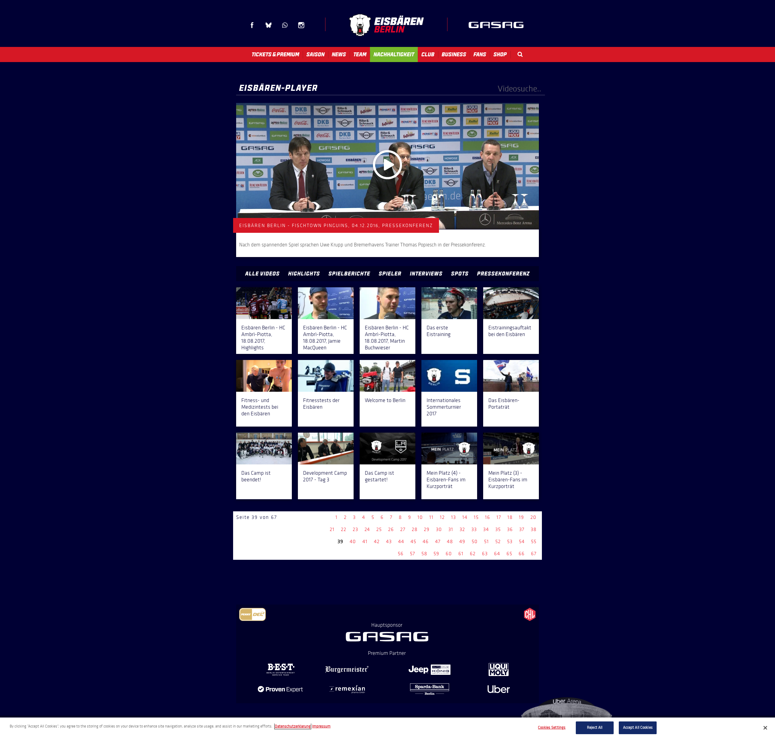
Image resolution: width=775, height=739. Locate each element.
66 (522, 553)
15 (476, 517)
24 (367, 529)
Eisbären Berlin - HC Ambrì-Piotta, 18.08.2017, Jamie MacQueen (325, 337)
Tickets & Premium (275, 54)
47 (437, 541)
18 (510, 517)
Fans (479, 54)
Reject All (594, 727)
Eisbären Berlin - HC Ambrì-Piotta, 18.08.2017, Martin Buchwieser (387, 337)
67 (533, 553)
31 (450, 529)
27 (402, 529)
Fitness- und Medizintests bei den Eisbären (259, 407)
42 (377, 541)
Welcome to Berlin (385, 400)
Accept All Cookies (638, 727)
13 (453, 517)
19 (521, 517)
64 (497, 553)
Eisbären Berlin (386, 25)
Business (454, 54)
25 (379, 529)
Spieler (390, 274)
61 (460, 553)
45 (413, 541)
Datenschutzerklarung (293, 726)
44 (401, 541)
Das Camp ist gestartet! (379, 476)
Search (520, 54)
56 (401, 553)
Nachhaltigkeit (394, 54)
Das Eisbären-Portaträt (503, 403)
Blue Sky (268, 25)
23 (355, 529)
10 (420, 517)
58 (424, 553)
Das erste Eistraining (438, 331)
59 (436, 553)
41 (365, 541)
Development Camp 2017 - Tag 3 (325, 476)
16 (487, 517)
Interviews (426, 274)
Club (427, 54)
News (339, 54)
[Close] (765, 727)
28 (414, 529)
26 (391, 529)
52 (498, 541)
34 (486, 529)
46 (426, 541)
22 (343, 529)
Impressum (321, 726)
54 (522, 541)
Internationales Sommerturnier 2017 (444, 407)
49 (462, 541)
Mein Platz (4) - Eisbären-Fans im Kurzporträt (446, 480)
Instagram (301, 25)
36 (510, 529)
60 (449, 553)
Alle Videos (262, 274)
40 (353, 541)
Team (359, 54)
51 (486, 541)
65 (509, 553)
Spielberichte (349, 274)
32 (462, 529)
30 (439, 529)
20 (533, 517)
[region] (387, 728)
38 (533, 529)
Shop (500, 54)
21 (332, 529)
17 (498, 517)
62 (473, 553)
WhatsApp (285, 25)
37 (521, 529)
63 (485, 553)
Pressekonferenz (503, 274)
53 (510, 541)
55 (533, 541)
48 (450, 541)
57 (412, 553)
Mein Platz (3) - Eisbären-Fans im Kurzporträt (507, 480)
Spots (460, 274)
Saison (315, 54)
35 (498, 529)
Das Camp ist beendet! (256, 476)
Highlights (304, 274)
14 (464, 517)
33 (474, 529)
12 (442, 517)
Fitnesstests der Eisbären (321, 403)
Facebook (252, 25)
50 (475, 541)
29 (427, 529)
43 (389, 541)
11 (431, 517)
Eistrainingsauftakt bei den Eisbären (509, 331)
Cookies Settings (552, 727)
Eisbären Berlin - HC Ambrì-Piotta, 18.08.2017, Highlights (263, 337)
